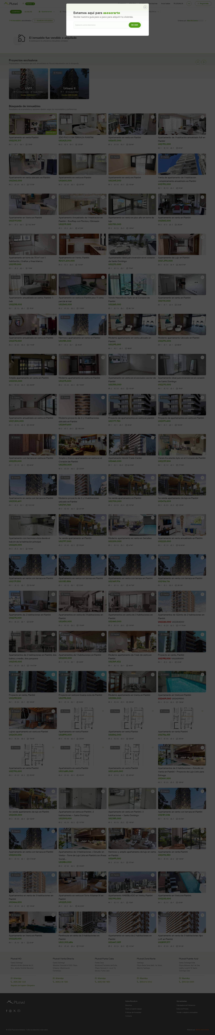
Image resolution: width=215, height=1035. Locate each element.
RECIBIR (134, 25)
